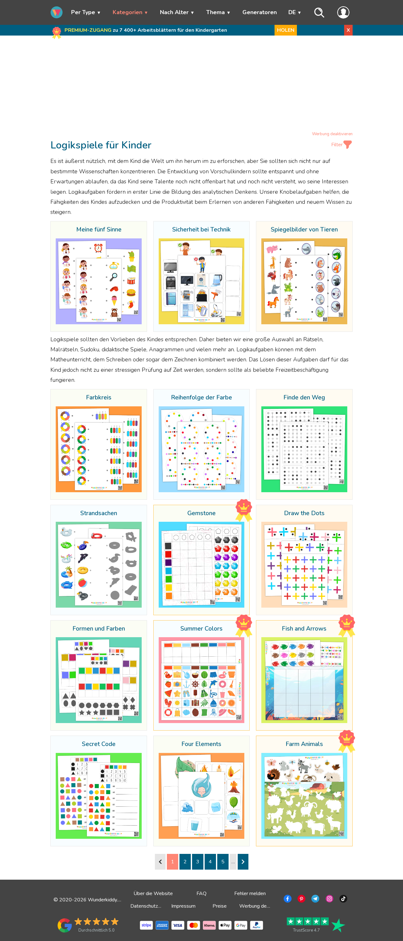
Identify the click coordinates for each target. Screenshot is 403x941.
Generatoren (259, 12)
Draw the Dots (304, 513)
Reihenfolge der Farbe (201, 397)
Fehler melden (250, 893)
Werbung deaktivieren (332, 134)
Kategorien (127, 12)
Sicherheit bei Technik (201, 229)
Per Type (83, 12)
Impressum (183, 906)
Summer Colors (201, 629)
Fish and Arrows (304, 629)
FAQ (201, 893)
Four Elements (201, 744)
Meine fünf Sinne (99, 229)
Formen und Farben (98, 629)
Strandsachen (98, 513)
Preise (220, 906)
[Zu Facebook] (287, 900)
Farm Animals (304, 744)
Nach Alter (174, 12)
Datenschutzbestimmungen (160, 906)
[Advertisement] (201, 85)
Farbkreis (98, 397)
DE (292, 12)
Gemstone (201, 513)
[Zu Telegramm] (314, 900)
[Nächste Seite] (243, 862)
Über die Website (153, 893)
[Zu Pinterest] (300, 900)
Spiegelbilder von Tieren (304, 229)
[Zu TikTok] (342, 900)
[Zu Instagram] (328, 900)
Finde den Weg (304, 397)
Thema (215, 12)
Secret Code (99, 744)
